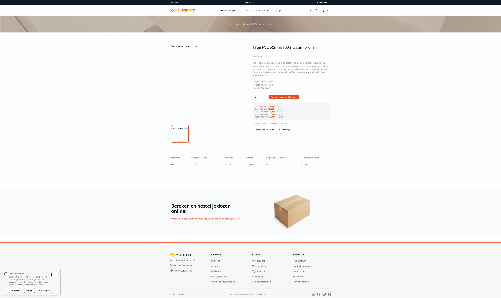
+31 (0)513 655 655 (183, 265)
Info (248, 10)
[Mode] (311, 10)
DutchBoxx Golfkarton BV (182, 260)
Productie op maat (230, 10)
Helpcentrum (299, 260)
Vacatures (216, 266)
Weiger (29, 290)
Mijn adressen (259, 271)
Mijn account (258, 260)
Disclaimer (216, 271)
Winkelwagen (258, 276)
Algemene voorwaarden (223, 281)
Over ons (215, 260)
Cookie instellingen (261, 281)
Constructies (299, 271)
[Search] (317, 10)
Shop (239, 24)
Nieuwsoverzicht (301, 281)
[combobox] (250, 3)
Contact (174, 2)
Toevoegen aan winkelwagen (284, 97)
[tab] (179, 133)
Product (246, 24)
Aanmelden (323, 2)
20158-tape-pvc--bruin (262, 24)
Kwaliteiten (298, 276)
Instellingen (44, 290)
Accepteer (15, 290)
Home (232, 24)
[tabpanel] (209, 83)
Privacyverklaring (219, 276)
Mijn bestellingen (260, 266)
